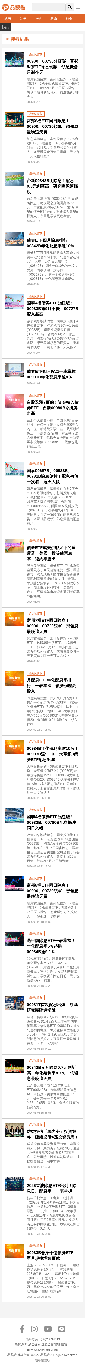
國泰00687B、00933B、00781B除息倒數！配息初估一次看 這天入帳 (52, 476)
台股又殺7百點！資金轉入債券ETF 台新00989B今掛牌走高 (53, 408)
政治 (38, 19)
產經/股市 (35, 54)
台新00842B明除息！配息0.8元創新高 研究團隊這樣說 (52, 186)
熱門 (7, 19)
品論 (53, 19)
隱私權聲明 (42, 1360)
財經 (23, 19)
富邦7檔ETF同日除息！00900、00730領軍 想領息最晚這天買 (52, 626)
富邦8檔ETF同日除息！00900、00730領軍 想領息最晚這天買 (52, 126)
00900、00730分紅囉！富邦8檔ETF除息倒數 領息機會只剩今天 (52, 67)
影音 (69, 19)
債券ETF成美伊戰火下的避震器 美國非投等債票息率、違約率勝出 (51, 553)
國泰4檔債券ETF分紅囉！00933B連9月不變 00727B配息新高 (52, 308)
